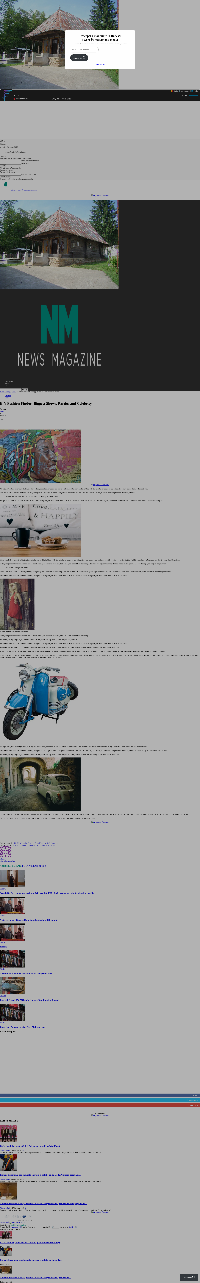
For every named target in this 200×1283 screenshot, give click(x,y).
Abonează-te (78, 58)
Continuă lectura (100, 64)
